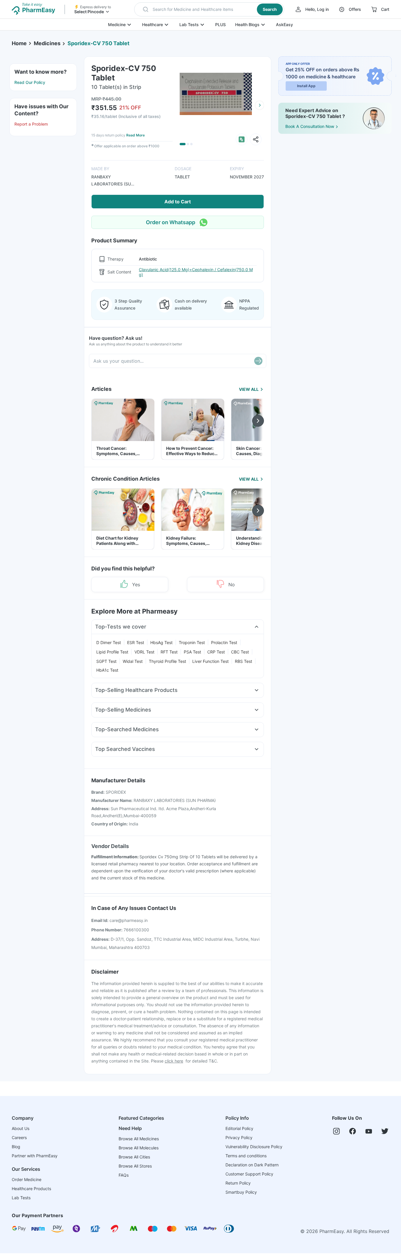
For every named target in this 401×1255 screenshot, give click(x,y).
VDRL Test (144, 651)
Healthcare (152, 24)
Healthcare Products (31, 1188)
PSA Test (192, 651)
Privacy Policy (238, 1137)
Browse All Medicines (139, 1138)
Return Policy (238, 1182)
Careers (19, 1137)
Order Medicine (26, 1179)
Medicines (47, 43)
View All (249, 389)
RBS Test (243, 661)
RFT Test (169, 651)
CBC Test (240, 651)
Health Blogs (247, 24)
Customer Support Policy (249, 1173)
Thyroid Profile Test (167, 661)
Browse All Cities (134, 1156)
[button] (209, 9)
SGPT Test (106, 661)
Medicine (117, 24)
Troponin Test (192, 642)
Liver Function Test (210, 661)
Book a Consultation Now (309, 126)
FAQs (124, 1175)
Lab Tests (189, 24)
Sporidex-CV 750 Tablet (98, 43)
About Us (20, 1128)
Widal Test (133, 661)
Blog (16, 1146)
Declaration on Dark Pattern (252, 1164)
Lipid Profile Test (112, 651)
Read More (135, 135)
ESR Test (135, 642)
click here (174, 1060)
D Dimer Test (108, 642)
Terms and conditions (246, 1155)
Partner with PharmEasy (35, 1155)
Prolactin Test (224, 642)
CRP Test (216, 651)
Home (19, 43)
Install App (306, 86)
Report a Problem (31, 123)
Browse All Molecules (139, 1147)
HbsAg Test (161, 642)
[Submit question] (258, 361)
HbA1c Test (107, 670)
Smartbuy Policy (241, 1192)
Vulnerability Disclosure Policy (253, 1146)
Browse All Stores (135, 1165)
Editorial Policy (239, 1128)
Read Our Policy (29, 82)
